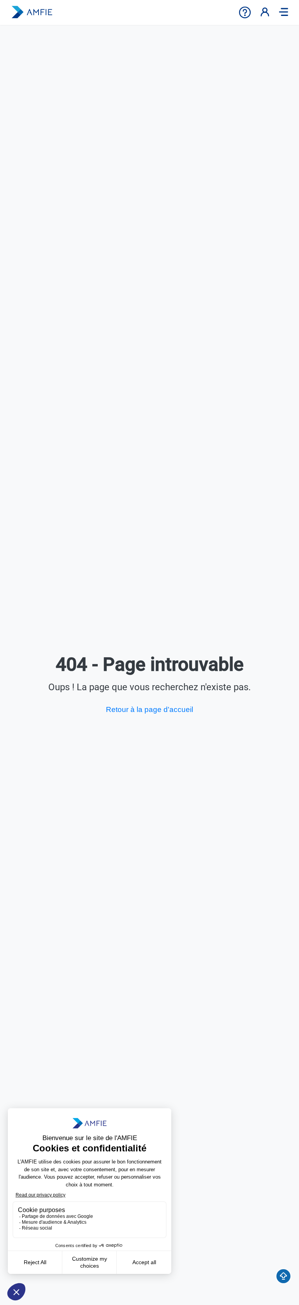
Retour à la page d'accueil (149, 709)
